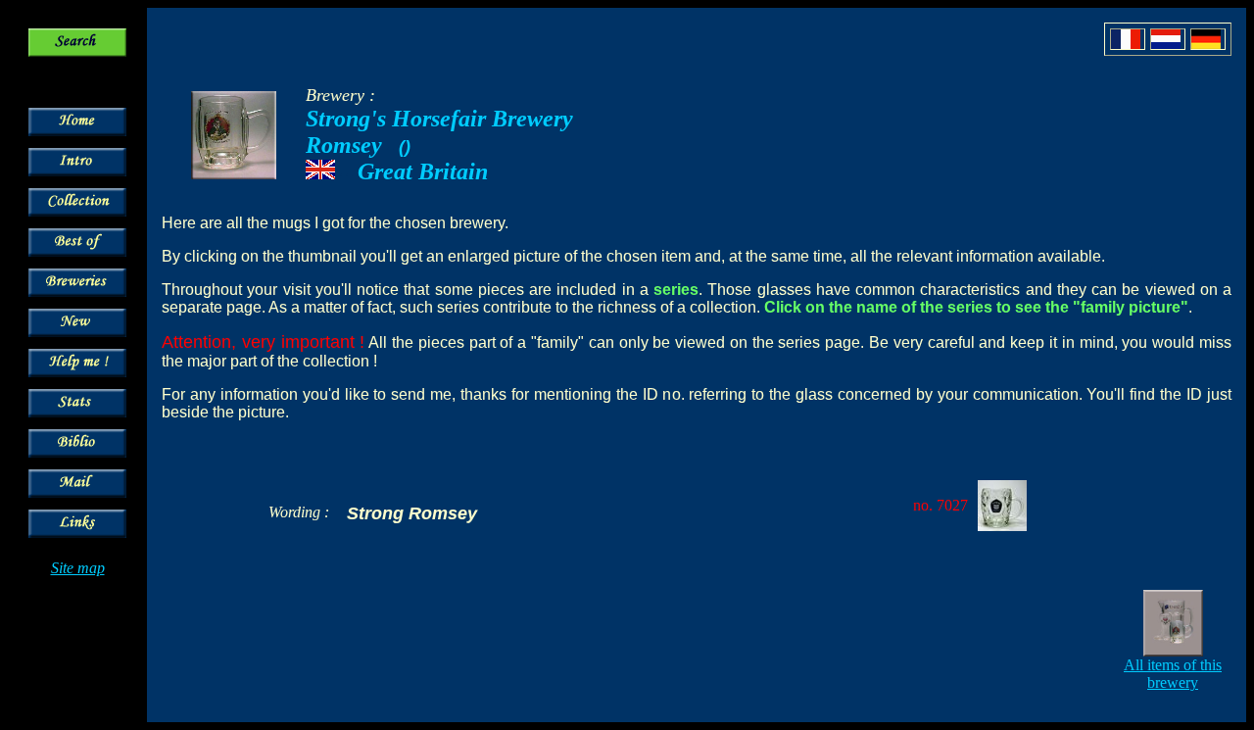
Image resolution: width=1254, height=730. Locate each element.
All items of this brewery (1173, 674)
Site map (78, 568)
